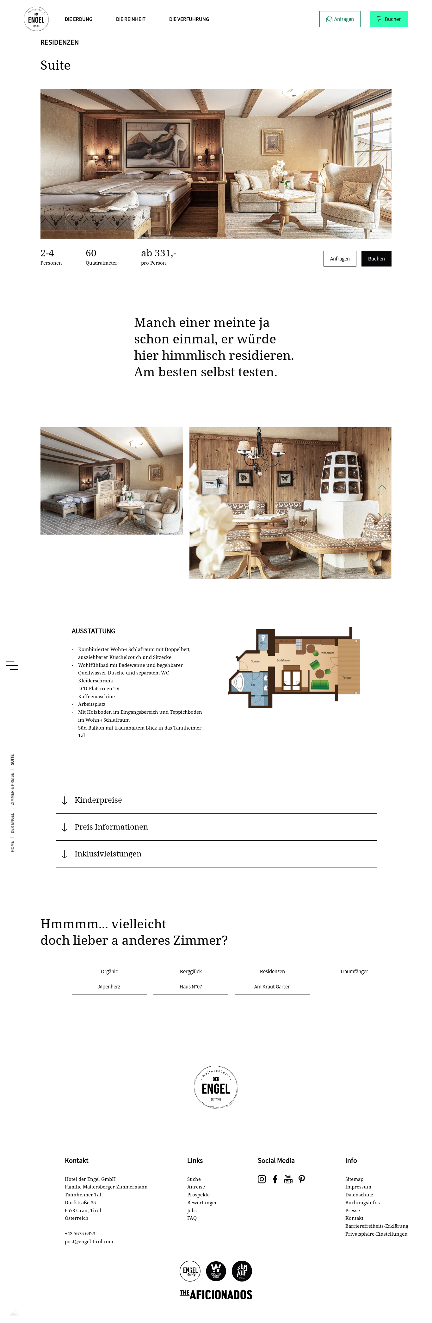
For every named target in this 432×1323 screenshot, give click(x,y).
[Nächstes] (381, 511)
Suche (194, 1179)
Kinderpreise (98, 799)
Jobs (192, 1210)
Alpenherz (109, 986)
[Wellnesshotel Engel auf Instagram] (262, 1179)
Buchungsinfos (362, 1202)
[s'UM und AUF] (241, 1271)
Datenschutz (359, 1194)
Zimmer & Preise (12, 789)
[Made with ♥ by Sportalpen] (14, 1313)
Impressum (358, 1186)
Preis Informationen (111, 826)
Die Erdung (78, 19)
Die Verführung (189, 19)
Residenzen (272, 971)
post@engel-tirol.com (89, 1241)
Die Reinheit (130, 19)
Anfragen (340, 258)
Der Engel (12, 823)
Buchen (376, 258)
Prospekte (198, 1194)
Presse (352, 1210)
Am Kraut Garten (272, 986)
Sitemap (354, 1179)
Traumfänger (354, 971)
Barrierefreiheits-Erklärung (376, 1226)
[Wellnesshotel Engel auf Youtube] (288, 1179)
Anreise (196, 1186)
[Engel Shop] (190, 1271)
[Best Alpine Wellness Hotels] (216, 1271)
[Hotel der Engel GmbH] (36, 19)
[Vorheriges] (381, 492)
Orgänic (109, 971)
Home (12, 846)
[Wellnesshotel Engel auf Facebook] (275, 1179)
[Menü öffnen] (12, 666)
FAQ (192, 1218)
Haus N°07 (191, 986)
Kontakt (354, 1218)
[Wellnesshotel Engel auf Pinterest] (302, 1179)
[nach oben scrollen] (416, 1297)
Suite (12, 759)
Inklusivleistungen (108, 853)
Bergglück (191, 971)
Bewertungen (202, 1202)
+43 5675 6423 (80, 1233)
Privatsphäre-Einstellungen (376, 1234)
